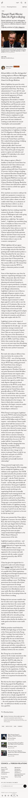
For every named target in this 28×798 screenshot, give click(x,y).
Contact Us (4, 774)
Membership (18, 767)
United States (9, 726)
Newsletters (18, 770)
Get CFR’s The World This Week (9, 782)
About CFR (4, 767)
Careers (3, 770)
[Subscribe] (24, 786)
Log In (17, 2)
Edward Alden (9, 66)
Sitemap (3, 778)
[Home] (2, 3)
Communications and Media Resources (20, 774)
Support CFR (4, 769)
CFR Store (17, 772)
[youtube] (8, 795)
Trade (3, 726)
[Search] (21, 2)
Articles (3, 7)
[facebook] (2, 795)
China (15, 726)
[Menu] (25, 2)
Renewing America (8, 712)
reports (7, 567)
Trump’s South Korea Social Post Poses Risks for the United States (16, 743)
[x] (17, 795)
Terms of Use (18, 777)
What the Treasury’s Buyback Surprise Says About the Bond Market (17, 751)
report (4, 545)
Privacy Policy (4, 777)
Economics (20, 726)
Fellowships (17, 769)
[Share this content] (14, 795)
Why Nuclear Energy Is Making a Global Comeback (14, 735)
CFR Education (5, 772)
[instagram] (11, 795)
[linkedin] (5, 795)
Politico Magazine (19, 27)
